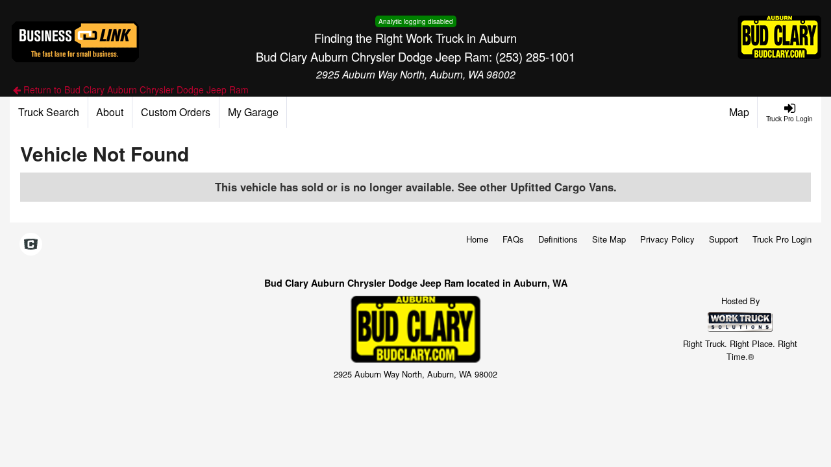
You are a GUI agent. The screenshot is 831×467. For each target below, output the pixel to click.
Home (477, 239)
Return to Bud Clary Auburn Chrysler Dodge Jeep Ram (135, 89)
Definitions (558, 239)
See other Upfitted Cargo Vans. (537, 187)
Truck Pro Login (782, 239)
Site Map (609, 239)
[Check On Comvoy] (30, 244)
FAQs (513, 239)
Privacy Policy (667, 239)
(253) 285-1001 (535, 56)
